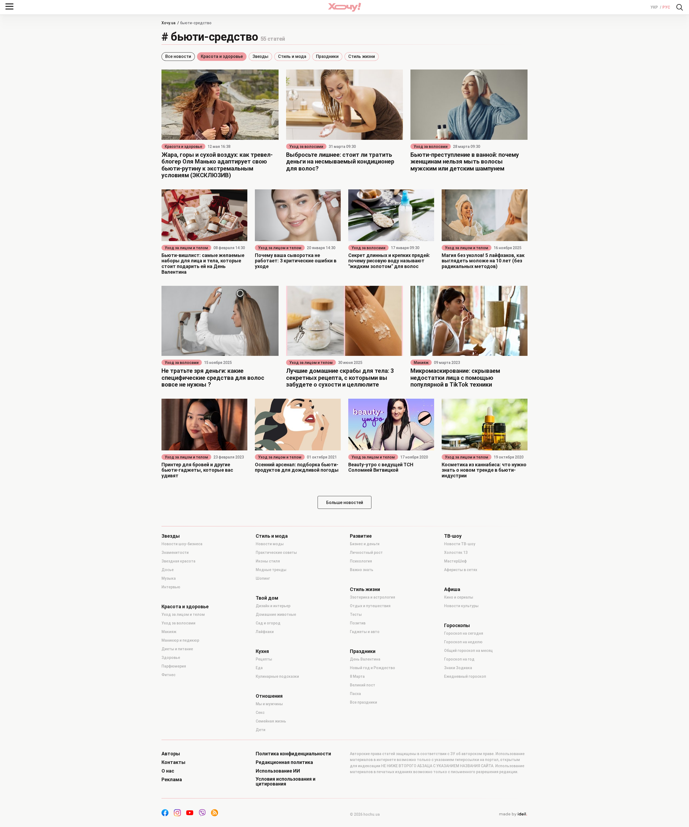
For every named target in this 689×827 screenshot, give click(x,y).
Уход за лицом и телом (186, 248)
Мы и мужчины (269, 704)
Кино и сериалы (458, 597)
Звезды (260, 56)
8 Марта (357, 676)
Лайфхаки (265, 632)
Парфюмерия (173, 666)
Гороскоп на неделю (463, 642)
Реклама (171, 779)
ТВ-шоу (453, 536)
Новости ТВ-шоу (459, 544)
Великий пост (362, 685)
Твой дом (267, 598)
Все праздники (363, 702)
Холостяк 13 (455, 552)
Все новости (178, 56)
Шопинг (263, 578)
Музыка (168, 578)
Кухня (262, 651)
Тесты (356, 614)
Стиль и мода (292, 56)
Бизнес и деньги (364, 544)
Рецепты (264, 659)
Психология (361, 561)
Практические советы (276, 552)
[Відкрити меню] (9, 6)
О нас (167, 771)
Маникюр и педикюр (180, 640)
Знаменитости (175, 552)
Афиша (452, 589)
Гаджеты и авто (364, 632)
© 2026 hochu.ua (365, 814)
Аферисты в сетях (460, 570)
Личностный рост (366, 552)
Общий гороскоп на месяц (468, 650)
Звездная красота (178, 561)
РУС (666, 7)
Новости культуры (461, 606)
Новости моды (270, 544)
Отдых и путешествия (370, 606)
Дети (260, 730)
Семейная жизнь (271, 721)
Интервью (170, 587)
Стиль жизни (361, 56)
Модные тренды (271, 570)
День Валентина (365, 659)
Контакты (173, 762)
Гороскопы (457, 625)
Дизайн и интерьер (273, 606)
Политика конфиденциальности (293, 753)
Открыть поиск (680, 7)
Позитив (357, 623)
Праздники (327, 56)
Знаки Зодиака (458, 668)
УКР (655, 7)
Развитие (361, 536)
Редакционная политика (284, 762)
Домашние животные (276, 614)
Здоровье (170, 657)
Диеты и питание (177, 649)
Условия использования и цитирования (285, 781)
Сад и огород (268, 623)
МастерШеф (455, 561)
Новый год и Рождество (372, 668)
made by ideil (513, 814)
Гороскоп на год (459, 659)
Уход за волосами (306, 146)
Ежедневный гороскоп (465, 676)
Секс (260, 712)
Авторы (170, 753)
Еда (259, 668)
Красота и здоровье (222, 56)
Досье (167, 570)
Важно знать (361, 570)
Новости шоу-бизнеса (181, 544)
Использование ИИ (278, 771)
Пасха (355, 694)
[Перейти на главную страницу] (344, 7)
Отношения (269, 696)
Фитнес (168, 675)
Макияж (421, 362)
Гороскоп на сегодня (463, 633)
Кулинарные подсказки (277, 676)
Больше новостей (344, 502)
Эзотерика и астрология (372, 597)
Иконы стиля (268, 561)
